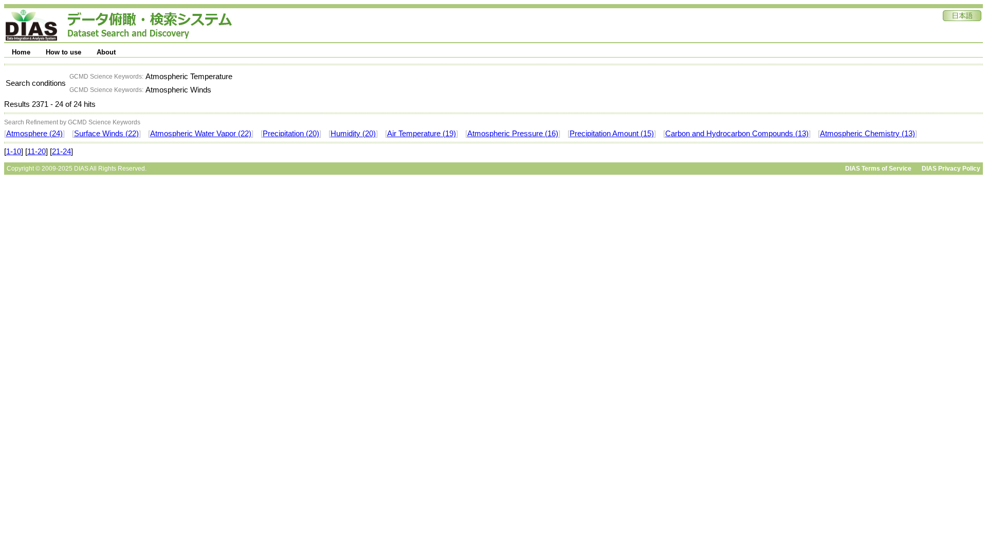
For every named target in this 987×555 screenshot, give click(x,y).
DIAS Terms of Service (878, 168)
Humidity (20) (353, 134)
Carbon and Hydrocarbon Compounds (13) (737, 134)
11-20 (36, 151)
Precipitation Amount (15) (612, 134)
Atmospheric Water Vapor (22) (200, 134)
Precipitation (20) (291, 134)
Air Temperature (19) (421, 134)
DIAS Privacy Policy (951, 168)
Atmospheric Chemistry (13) (867, 134)
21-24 (61, 151)
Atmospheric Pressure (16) (512, 134)
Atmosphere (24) (34, 134)
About (106, 52)
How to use (63, 52)
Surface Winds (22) (106, 134)
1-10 (13, 151)
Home (21, 52)
